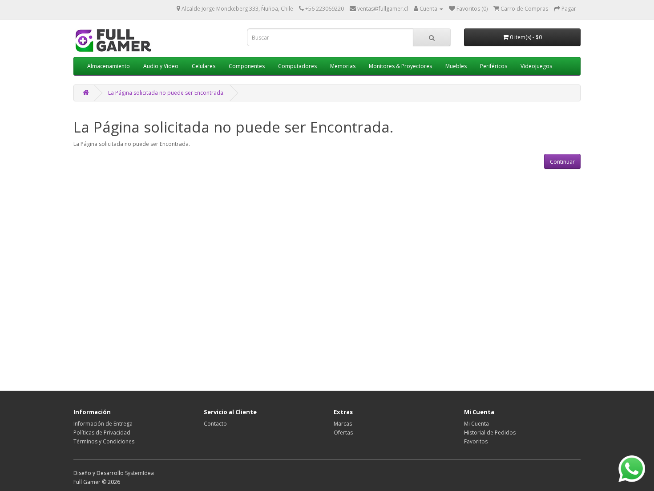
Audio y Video (160, 66)
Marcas (343, 423)
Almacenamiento (108, 66)
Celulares (203, 66)
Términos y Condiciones (103, 441)
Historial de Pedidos (490, 432)
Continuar (562, 161)
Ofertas (343, 432)
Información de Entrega (103, 423)
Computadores (297, 66)
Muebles (456, 66)
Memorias (342, 66)
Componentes (247, 66)
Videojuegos (536, 66)
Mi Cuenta (476, 423)
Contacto (215, 423)
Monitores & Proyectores (400, 66)
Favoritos (476, 441)
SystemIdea (139, 473)
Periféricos (493, 66)
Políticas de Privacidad (101, 432)
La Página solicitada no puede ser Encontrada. (166, 93)
